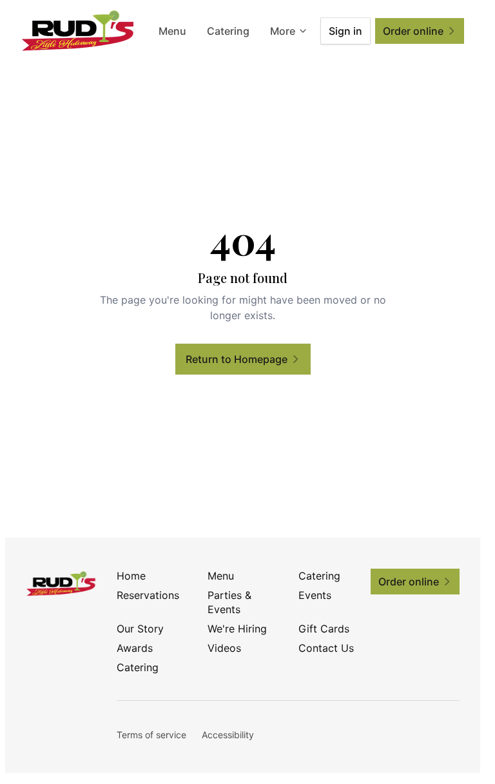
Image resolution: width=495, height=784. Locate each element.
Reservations (148, 595)
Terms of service (151, 734)
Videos (224, 648)
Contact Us (326, 648)
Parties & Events (229, 602)
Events (314, 595)
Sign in (345, 30)
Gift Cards (323, 628)
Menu (172, 30)
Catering (228, 30)
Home (131, 575)
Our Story (140, 628)
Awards (135, 648)
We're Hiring (237, 628)
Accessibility (228, 734)
